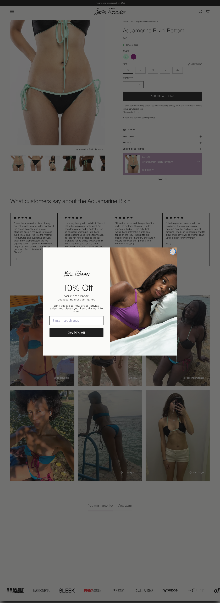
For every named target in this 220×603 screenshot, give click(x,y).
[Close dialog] (173, 251)
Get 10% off (76, 332)
